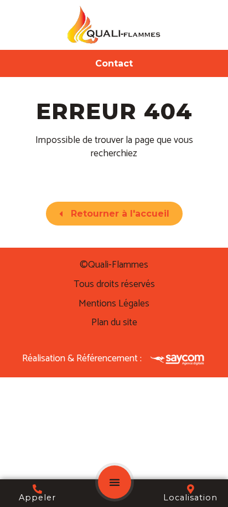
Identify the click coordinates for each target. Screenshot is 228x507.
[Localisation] (190, 489)
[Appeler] (37, 489)
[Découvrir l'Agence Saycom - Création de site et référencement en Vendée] (178, 359)
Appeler (37, 498)
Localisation (190, 498)
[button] (114, 482)
